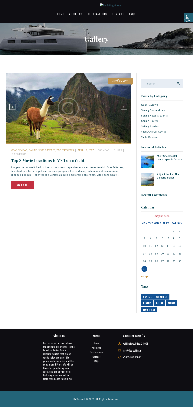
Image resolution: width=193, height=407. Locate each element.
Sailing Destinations (153, 110)
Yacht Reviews (65, 150)
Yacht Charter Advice (153, 131)
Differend (79, 399)
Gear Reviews (19, 150)
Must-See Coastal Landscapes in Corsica (169, 157)
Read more (23, 184)
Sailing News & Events (42, 150)
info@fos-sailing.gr (132, 350)
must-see (149, 309)
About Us (96, 348)
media (171, 303)
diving (147, 303)
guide (159, 303)
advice (147, 297)
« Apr (146, 276)
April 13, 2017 (120, 80)
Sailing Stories (150, 126)
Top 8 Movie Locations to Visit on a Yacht (47, 160)
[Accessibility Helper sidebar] (188, 17)
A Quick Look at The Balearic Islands (168, 175)
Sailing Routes (150, 121)
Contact (97, 357)
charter (162, 297)
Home (96, 343)
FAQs (96, 361)
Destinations (96, 352)
